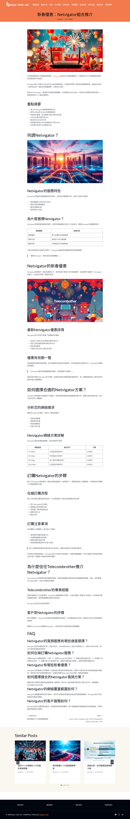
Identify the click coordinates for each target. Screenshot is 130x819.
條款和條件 (109, 805)
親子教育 (58, 5)
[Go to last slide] (17, 762)
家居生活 (44, 5)
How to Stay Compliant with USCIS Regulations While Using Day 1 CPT (86, 719)
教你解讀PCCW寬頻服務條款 (37, 717)
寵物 (51, 5)
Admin (61, 19)
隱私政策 (79, 805)
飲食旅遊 (91, 5)
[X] (119, 814)
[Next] (112, 762)
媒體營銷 (36, 5)
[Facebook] (115, 814)
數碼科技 (66, 5)
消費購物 (74, 5)
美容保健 (83, 5)
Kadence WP (44, 815)
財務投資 (100, 5)
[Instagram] (122, 814)
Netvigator (56, 76)
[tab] (61, 785)
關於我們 (20, 805)
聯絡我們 (50, 805)
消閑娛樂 (108, 5)
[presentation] (30, 751)
